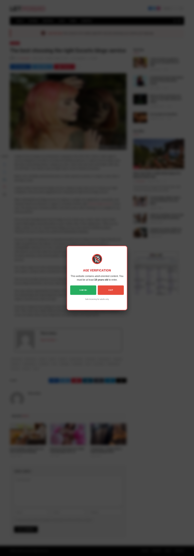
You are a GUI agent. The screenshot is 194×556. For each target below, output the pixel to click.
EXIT (111, 290)
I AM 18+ (83, 290)
